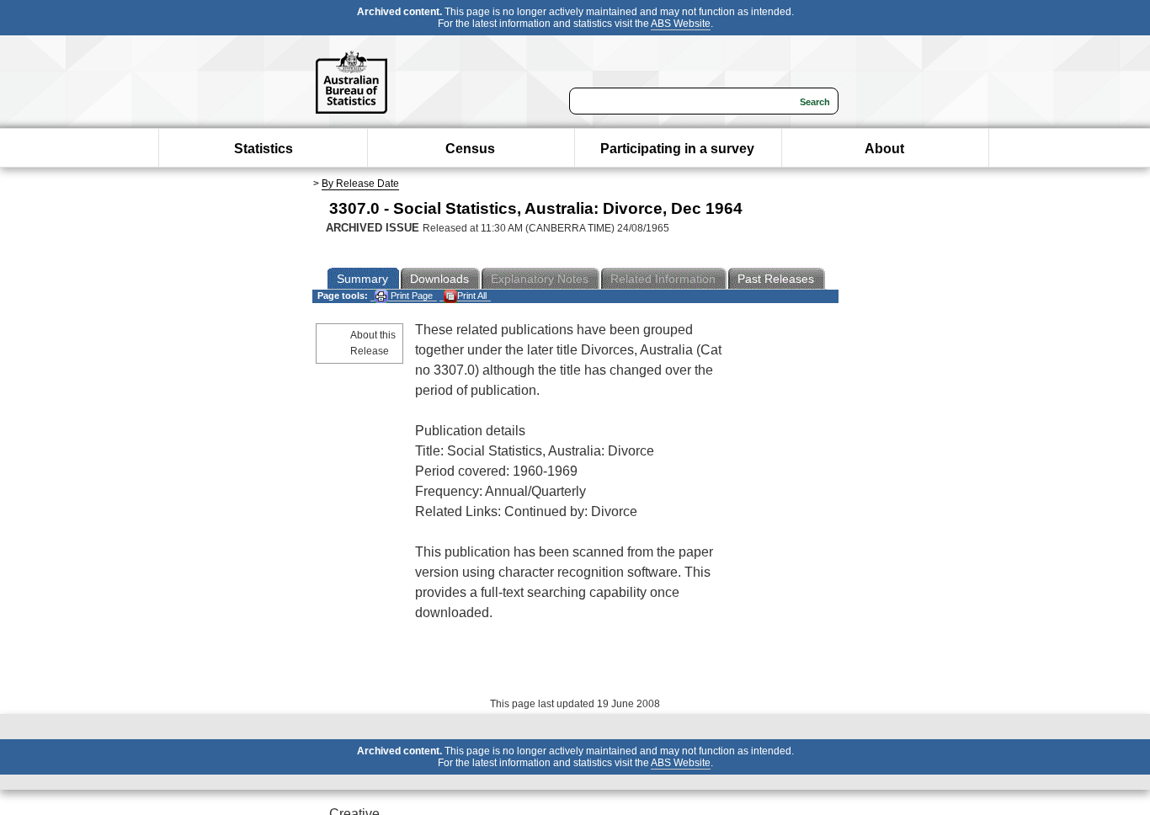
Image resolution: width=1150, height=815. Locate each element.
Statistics (263, 148)
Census (470, 148)
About (884, 148)
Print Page (410, 295)
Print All (472, 295)
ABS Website (681, 23)
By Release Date (360, 183)
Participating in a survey (677, 148)
